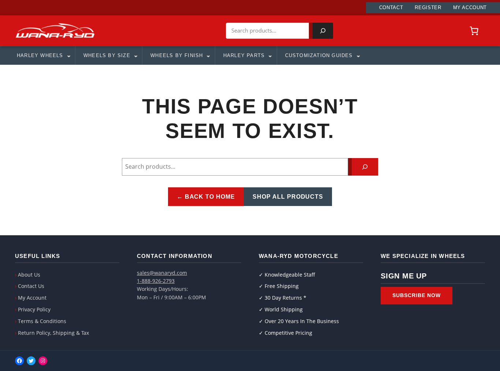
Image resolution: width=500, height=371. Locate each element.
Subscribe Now (416, 295)
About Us (29, 274)
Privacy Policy (34, 309)
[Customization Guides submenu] (358, 55)
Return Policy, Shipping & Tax (53, 332)
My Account (32, 297)
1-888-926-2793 (156, 280)
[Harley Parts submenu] (269, 55)
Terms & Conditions (42, 321)
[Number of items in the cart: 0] (474, 31)
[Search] (323, 31)
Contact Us (31, 285)
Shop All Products (288, 197)
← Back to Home (206, 197)
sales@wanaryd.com (162, 272)
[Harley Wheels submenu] (68, 55)
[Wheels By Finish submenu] (207, 55)
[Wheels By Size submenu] (135, 55)
